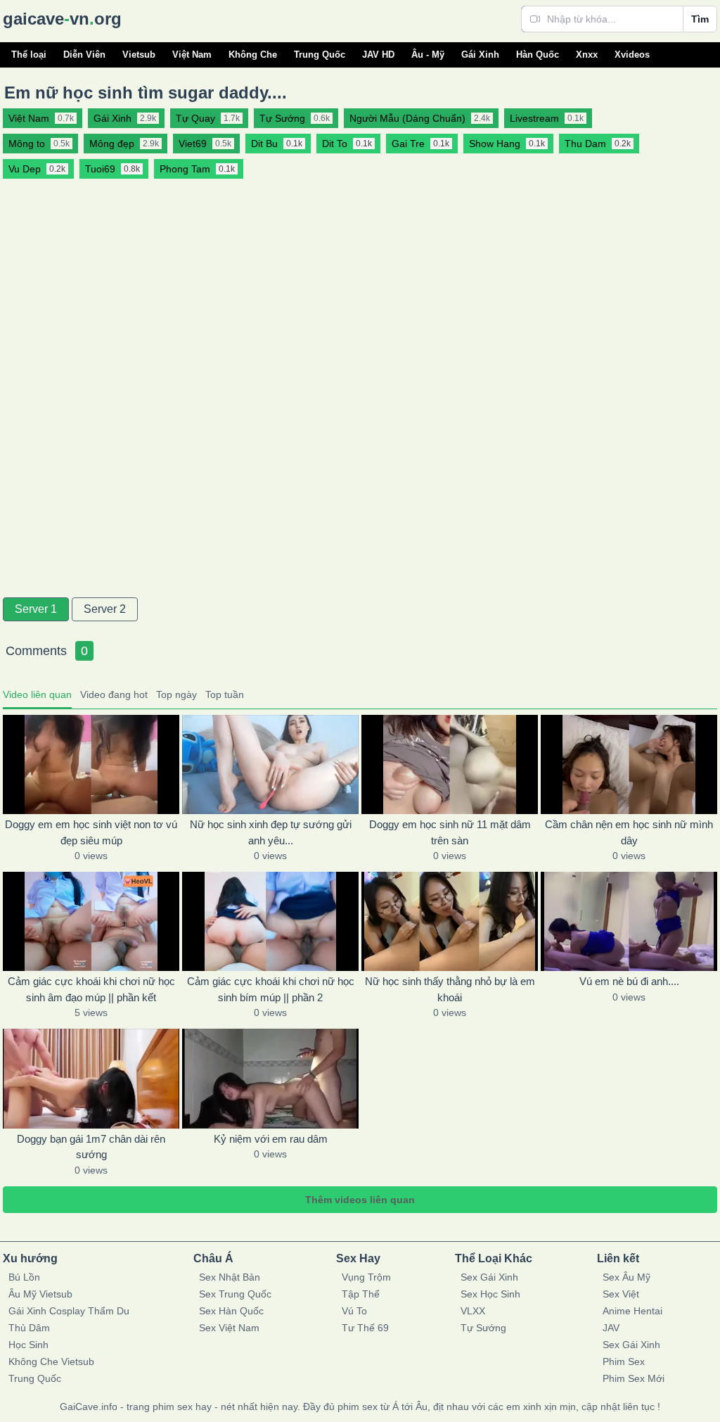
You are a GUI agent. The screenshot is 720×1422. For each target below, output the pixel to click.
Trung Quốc (319, 54)
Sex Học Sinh (490, 1294)
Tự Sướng (483, 1327)
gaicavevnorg (62, 18)
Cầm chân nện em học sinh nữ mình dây (629, 832)
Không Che (253, 54)
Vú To (354, 1310)
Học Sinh (28, 1344)
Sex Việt (621, 1294)
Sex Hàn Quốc (231, 1310)
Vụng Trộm (366, 1277)
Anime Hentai (632, 1310)
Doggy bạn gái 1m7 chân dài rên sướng (91, 1147)
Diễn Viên (84, 54)
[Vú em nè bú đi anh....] (629, 921)
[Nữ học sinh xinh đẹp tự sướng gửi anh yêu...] (270, 764)
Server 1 (36, 609)
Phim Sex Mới (633, 1378)
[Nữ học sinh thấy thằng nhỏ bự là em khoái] (449, 921)
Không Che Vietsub (51, 1361)
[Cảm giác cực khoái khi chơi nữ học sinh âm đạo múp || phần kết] (91, 921)
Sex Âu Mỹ (626, 1277)
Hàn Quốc (537, 54)
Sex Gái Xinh (489, 1277)
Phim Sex (624, 1361)
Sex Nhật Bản (229, 1277)
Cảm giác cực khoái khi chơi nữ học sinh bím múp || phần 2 (270, 989)
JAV (611, 1327)
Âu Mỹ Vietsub (40, 1294)
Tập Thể (361, 1294)
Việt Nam (192, 54)
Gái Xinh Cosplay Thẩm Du (68, 1310)
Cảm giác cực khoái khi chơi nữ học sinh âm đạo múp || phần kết (91, 989)
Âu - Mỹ (427, 54)
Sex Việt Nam (229, 1327)
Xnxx (587, 54)
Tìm (700, 19)
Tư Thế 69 (365, 1327)
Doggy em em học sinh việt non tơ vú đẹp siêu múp (91, 832)
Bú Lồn (24, 1277)
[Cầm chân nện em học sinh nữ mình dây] (629, 764)
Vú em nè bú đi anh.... (629, 981)
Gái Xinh (480, 54)
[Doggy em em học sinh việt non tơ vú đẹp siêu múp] (91, 764)
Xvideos (632, 54)
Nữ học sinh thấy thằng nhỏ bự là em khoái (450, 989)
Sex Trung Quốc (235, 1294)
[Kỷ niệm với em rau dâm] (270, 1078)
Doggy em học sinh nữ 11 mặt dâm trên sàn (450, 832)
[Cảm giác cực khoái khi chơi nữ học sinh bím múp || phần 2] (270, 921)
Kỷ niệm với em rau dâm (271, 1139)
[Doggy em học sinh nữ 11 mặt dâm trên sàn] (449, 764)
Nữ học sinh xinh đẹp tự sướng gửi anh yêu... (271, 832)
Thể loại (28, 54)
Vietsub (138, 54)
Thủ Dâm (29, 1327)
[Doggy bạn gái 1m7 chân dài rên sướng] (91, 1078)
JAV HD (378, 54)
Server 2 (105, 609)
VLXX (473, 1310)
